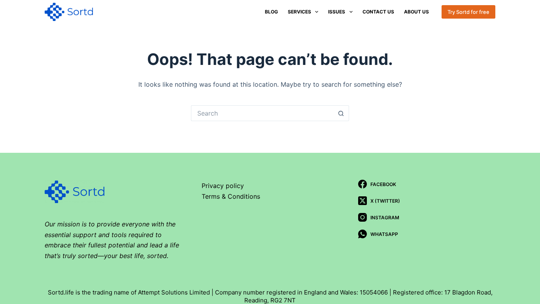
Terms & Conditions (231, 196)
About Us (416, 12)
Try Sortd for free (468, 12)
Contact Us (378, 12)
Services (299, 12)
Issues (336, 12)
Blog (271, 12)
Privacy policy (223, 186)
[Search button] (341, 113)
